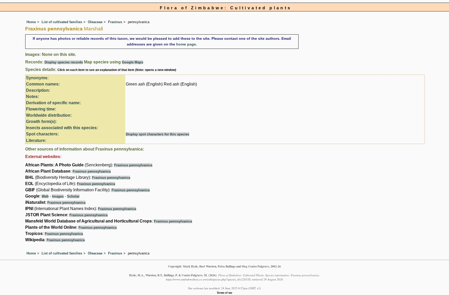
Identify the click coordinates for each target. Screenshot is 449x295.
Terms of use (224, 292)
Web (45, 196)
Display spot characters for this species (157, 134)
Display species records (63, 62)
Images (58, 196)
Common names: (43, 84)
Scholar (73, 196)
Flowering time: (41, 109)
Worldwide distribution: (49, 115)
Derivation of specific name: (53, 103)
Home (31, 22)
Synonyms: (37, 78)
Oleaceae (95, 22)
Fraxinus (115, 22)
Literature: (36, 140)
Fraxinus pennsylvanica (133, 165)
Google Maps (132, 62)
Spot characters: (42, 134)
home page (186, 44)
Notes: (32, 96)
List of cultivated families (62, 22)
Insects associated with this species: (62, 128)
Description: (38, 90)
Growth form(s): (41, 121)
